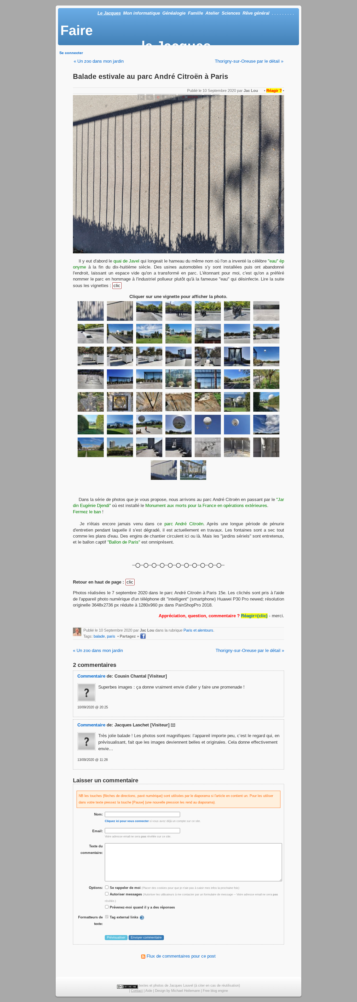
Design (160, 991)
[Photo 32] (178, 402)
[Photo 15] (90, 356)
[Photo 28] (266, 379)
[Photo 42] (266, 424)
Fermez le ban (87, 511)
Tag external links (124, 917)
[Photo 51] (193, 470)
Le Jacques (109, 13)
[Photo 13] (237, 333)
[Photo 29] (90, 402)
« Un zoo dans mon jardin (99, 61)
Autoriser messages (125, 894)
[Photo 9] (120, 333)
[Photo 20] (237, 356)
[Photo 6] (237, 311)
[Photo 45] (149, 447)
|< (141, 97)
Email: (97, 831)
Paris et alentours (198, 630)
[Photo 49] (266, 447)
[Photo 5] (207, 311)
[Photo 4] (178, 311)
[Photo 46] (178, 447)
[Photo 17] (149, 356)
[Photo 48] (237, 447)
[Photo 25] (178, 379)
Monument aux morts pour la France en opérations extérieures (206, 505)
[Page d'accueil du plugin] (142, 917)
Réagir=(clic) (254, 615)
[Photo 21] (266, 356)
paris (111, 636)
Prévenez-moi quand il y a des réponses (142, 907)
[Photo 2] (120, 311)
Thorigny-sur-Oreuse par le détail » (249, 61)
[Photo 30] (120, 402)
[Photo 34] (237, 402)
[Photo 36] (90, 424)
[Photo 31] (149, 402)
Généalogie (174, 13)
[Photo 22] (90, 379)
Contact (137, 991)
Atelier (212, 13)
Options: (96, 888)
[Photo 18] (178, 356)
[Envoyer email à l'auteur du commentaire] (173, 725)
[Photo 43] (90, 447)
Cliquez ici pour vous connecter (127, 821)
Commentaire (91, 676)
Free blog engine (215, 991)
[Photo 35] (266, 402)
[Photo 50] (164, 470)
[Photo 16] (120, 356)
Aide (148, 991)
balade (99, 636)
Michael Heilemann (185, 991)
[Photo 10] (149, 333)
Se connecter (71, 53)
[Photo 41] (237, 424)
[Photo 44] (120, 447)
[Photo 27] (237, 379)
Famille (195, 13)
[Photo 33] (207, 402)
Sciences (231, 13)
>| (173, 97)
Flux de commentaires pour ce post (180, 956)
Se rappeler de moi (125, 888)
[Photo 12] (207, 333)
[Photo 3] (149, 311)
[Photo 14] (266, 333)
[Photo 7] (266, 311)
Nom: (98, 814)
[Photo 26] (207, 379)
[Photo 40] (207, 424)
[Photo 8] (90, 333)
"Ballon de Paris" (123, 542)
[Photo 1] (90, 311)
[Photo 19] (207, 356)
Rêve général (256, 13)
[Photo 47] (207, 447)
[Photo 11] (178, 333)
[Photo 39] (178, 424)
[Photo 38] (149, 424)
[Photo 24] (149, 379)
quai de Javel (126, 261)
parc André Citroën (183, 523)
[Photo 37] (120, 424)
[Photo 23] (120, 379)
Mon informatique (141, 13)
